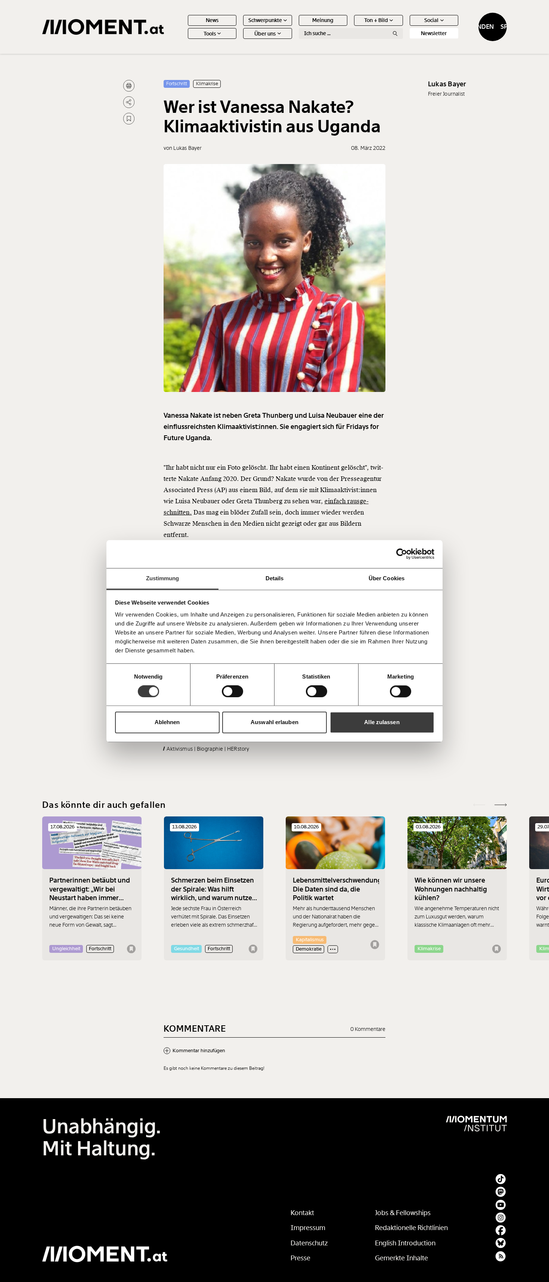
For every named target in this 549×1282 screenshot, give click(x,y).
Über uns (265, 33)
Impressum (308, 1227)
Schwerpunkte (265, 20)
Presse (300, 1258)
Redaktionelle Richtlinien (411, 1227)
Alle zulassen (381, 722)
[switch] (232, 691)
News (212, 20)
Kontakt (302, 1212)
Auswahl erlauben (274, 722)
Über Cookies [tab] (386, 578)
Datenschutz (309, 1243)
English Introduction (405, 1243)
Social (431, 20)
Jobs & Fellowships (403, 1212)
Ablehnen (167, 722)
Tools (210, 33)
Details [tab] (275, 578)
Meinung (323, 20)
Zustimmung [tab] (162, 578)
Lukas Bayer (447, 84)
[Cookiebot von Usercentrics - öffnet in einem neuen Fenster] (401, 553)
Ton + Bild (376, 20)
